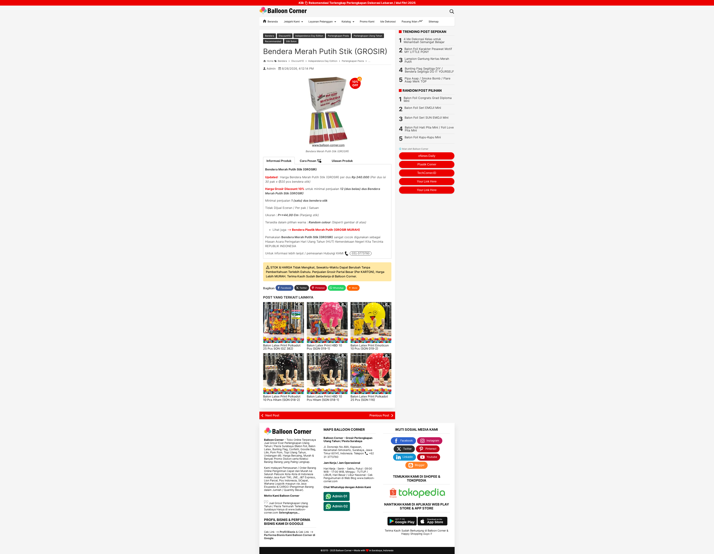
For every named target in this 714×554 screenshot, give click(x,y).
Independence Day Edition (309, 35)
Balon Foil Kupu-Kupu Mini (423, 137)
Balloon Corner (344, 550)
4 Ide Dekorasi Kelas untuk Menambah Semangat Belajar (424, 40)
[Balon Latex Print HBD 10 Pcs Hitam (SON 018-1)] (327, 373)
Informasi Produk (278, 161)
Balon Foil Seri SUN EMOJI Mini (426, 117)
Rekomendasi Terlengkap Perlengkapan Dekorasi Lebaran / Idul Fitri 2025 (357, 3)
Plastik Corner (426, 164)
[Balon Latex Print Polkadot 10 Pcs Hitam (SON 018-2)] (283, 373)
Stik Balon (291, 41)
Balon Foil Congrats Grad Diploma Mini (428, 99)
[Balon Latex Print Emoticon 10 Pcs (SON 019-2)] (370, 322)
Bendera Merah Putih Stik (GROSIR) (325, 51)
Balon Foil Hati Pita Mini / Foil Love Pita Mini (429, 129)
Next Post (272, 415)
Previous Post (379, 415)
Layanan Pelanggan (320, 21)
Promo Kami (367, 21)
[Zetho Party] (393, 497)
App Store (435, 522)
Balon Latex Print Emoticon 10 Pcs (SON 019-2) (369, 347)
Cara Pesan (308, 161)
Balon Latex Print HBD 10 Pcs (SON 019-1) (324, 347)
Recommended (273, 41)
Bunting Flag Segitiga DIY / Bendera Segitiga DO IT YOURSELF (429, 70)
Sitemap (434, 21)
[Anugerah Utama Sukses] (422, 497)
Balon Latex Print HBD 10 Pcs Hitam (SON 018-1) (324, 398)
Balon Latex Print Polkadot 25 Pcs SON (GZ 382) (281, 347)
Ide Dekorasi (388, 21)
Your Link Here (427, 181)
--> (323, 230)
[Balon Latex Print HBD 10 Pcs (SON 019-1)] (327, 322)
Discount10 (285, 35)
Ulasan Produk (342, 161)
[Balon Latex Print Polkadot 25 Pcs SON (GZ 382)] (283, 322)
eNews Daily (426, 155)
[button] (353, 288)
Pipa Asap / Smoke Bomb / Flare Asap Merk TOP (427, 79)
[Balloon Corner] (283, 11)
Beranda (272, 21)
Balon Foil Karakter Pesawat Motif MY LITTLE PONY (428, 50)
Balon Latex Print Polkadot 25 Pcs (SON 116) (369, 398)
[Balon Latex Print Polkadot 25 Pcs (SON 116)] (370, 373)
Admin (271, 68)
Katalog (346, 21)
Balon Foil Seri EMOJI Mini (422, 108)
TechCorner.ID (426, 173)
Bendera (269, 35)
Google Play (404, 522)
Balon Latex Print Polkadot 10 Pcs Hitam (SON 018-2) (281, 398)
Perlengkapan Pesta (338, 35)
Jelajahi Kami (292, 21)
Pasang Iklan (410, 21)
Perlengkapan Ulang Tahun (368, 35)
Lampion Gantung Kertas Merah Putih (427, 60)
